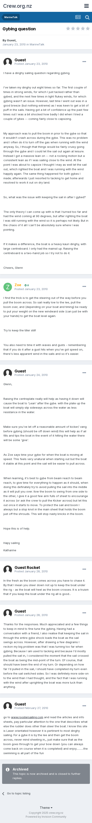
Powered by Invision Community (46, 816)
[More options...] (84, 61)
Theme (45, 807)
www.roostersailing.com (27, 717)
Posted (31, 63)
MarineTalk (37, 44)
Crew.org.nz (17, 6)
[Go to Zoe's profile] (7, 287)
